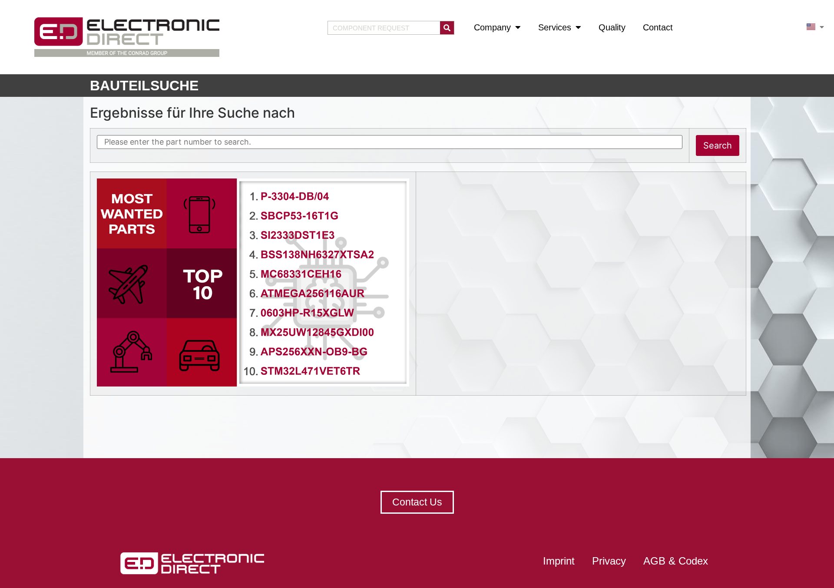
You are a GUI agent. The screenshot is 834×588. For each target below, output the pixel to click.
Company (492, 27)
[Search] (447, 27)
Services (554, 27)
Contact (658, 27)
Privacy (609, 561)
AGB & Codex (675, 561)
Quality (612, 27)
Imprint (559, 561)
